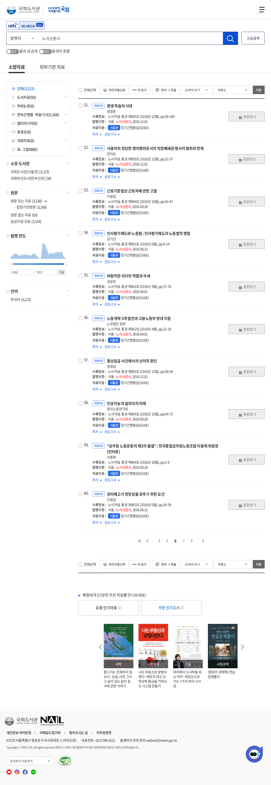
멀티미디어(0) (27, 123)
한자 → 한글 (168, 90)
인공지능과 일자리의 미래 (126, 406)
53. (86, 190)
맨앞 (139, 541)
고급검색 (253, 38)
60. (86, 493)
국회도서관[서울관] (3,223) (30, 171)
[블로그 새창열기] (33, 770)
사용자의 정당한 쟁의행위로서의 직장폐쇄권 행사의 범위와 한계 (155, 150)
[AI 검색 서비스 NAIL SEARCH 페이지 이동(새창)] (25, 25)
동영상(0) (24, 131)
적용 (258, 90)
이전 (147, 541)
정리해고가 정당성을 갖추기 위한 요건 (136, 496)
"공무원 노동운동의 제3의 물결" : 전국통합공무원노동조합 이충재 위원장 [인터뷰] (162, 451)
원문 (14, 193)
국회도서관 (23, 9)
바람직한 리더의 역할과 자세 (128, 278)
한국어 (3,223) (21, 299)
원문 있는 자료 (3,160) (27, 200)
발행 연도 (18, 236)
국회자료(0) (25, 140)
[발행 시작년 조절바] (11, 264)
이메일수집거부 (50, 732)
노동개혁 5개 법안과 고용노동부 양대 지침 (139, 321)
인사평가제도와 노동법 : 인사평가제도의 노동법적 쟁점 (148, 236)
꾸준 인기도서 (169, 608)
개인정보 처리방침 (18, 732)
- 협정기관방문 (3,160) (31, 207)
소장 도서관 (20, 163)
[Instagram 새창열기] (17, 770)
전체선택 (90, 90)
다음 (203, 541)
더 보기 (142, 90)
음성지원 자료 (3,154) (26, 221)
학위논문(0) (25, 105)
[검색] (230, 38)
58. (86, 402)
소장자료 (16, 66)
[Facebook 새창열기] (25, 770)
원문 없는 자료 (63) (24, 214)
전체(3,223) (26, 88)
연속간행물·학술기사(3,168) (38, 114)
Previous (100, 646)
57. (86, 360)
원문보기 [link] (249, 116)
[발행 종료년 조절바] (66, 264)
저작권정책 (103, 732)
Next (242, 646)
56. (86, 317)
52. (86, 147)
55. (86, 275)
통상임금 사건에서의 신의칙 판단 (132, 363)
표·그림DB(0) (27, 149)
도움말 (120, 608)
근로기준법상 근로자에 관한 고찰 (132, 193)
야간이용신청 (116, 90)
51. (86, 105)
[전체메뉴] (262, 9)
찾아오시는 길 (78, 732)
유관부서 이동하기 (21, 761)
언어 (14, 291)
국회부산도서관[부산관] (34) (31, 178)
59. (86, 445)
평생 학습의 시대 (119, 108)
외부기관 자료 (52, 66)
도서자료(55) (26, 97)
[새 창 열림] (65, 761)
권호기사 (110, 134)
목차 (97, 134)
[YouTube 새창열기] (9, 770)
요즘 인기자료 (106, 608)
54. (86, 232)
